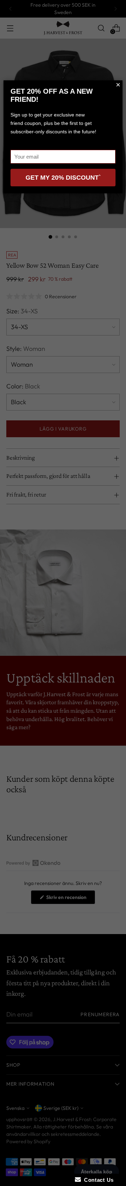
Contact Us (97, 1180)
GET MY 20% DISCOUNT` (63, 177)
